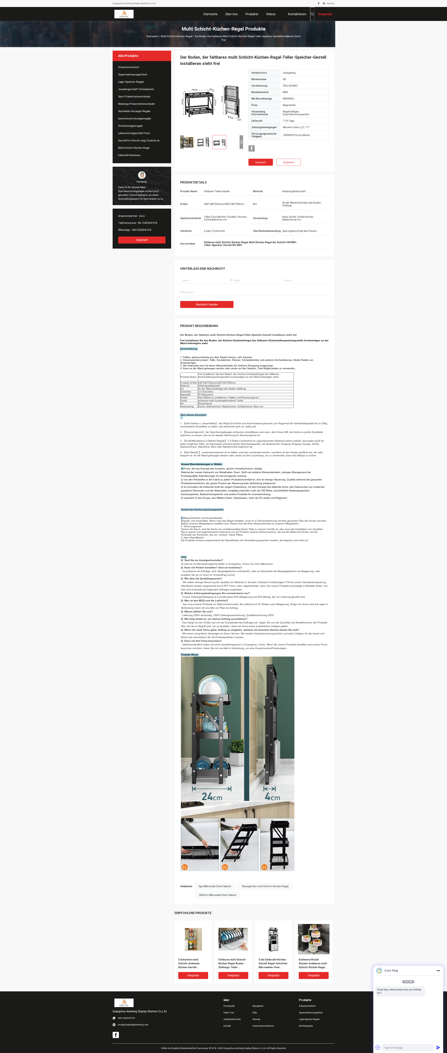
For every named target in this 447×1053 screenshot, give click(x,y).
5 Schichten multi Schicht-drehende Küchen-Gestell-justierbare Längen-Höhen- (189, 963)
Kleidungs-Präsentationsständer (136, 103)
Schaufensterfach (128, 67)
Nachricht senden (207, 304)
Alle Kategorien (306, 1026)
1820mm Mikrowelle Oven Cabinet (218, 895)
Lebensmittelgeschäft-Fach (134, 133)
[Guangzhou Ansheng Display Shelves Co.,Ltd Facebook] (319, 3)
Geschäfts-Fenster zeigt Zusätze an (139, 140)
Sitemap (256, 1019)
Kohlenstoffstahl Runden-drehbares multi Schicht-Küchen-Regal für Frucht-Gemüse (313, 963)
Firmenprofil (229, 1006)
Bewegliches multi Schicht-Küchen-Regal (265, 886)
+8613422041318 (141, 230)
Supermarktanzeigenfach (132, 74)
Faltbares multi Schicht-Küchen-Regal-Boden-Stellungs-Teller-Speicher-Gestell (232, 963)
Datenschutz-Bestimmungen (264, 1026)
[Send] (438, 1047)
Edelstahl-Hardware (129, 155)
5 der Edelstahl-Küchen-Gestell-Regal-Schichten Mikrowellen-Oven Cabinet (273, 963)
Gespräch (142, 240)
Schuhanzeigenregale (130, 125)
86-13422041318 (147, 223)
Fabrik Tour (229, 1012)
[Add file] (377, 1047)
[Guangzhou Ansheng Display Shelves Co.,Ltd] (124, 14)
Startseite (152, 36)
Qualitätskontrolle (232, 1019)
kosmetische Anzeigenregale (134, 118)
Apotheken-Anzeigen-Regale (134, 111)
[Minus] (438, 971)
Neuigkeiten (257, 1006)
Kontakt (227, 1026)
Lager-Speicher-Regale (131, 81)
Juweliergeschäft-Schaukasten (136, 89)
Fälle (254, 1012)
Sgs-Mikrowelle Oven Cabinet (215, 886)
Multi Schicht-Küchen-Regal (176, 36)
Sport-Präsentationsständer (134, 96)
